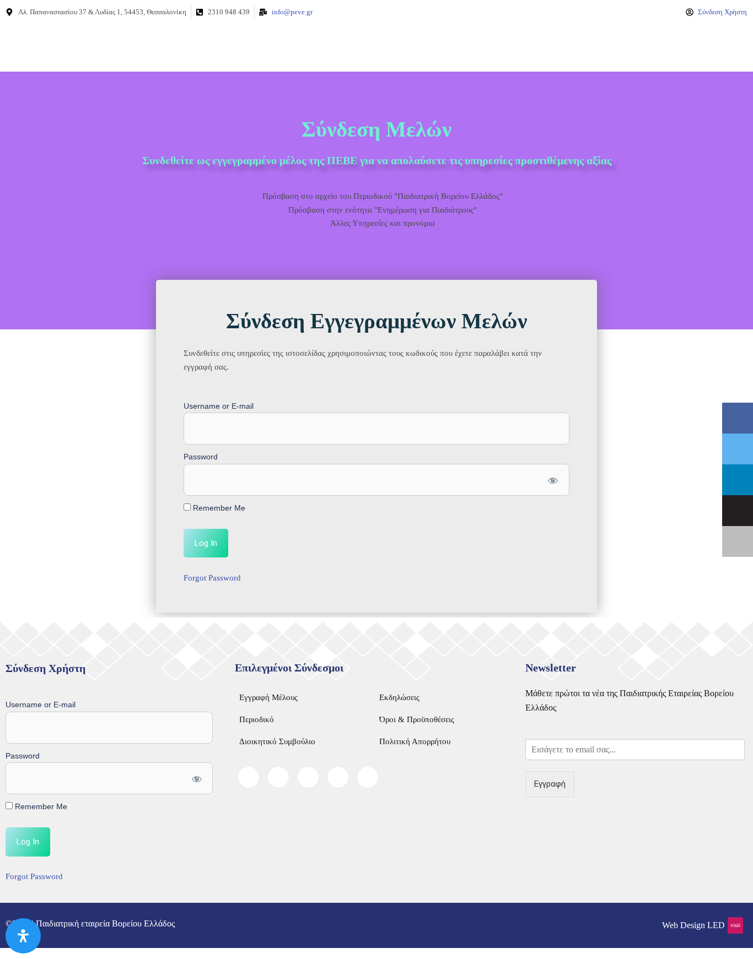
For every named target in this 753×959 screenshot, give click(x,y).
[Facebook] (249, 777)
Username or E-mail (219, 406)
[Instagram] (368, 777)
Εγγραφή (550, 784)
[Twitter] (278, 777)
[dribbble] (338, 777)
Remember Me (218, 507)
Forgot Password (212, 577)
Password (201, 456)
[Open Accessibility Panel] (23, 935)
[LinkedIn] (308, 777)
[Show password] (552, 480)
